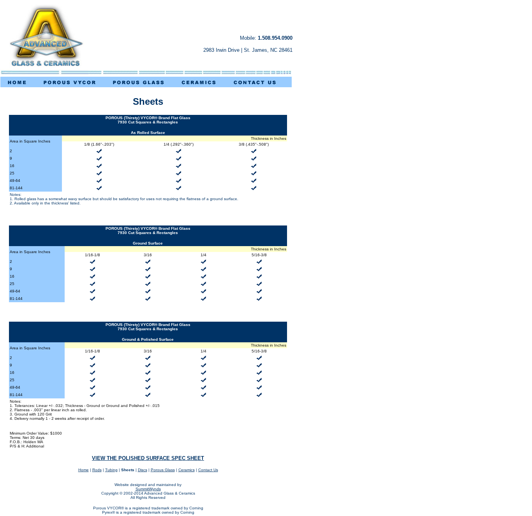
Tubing (111, 470)
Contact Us (208, 470)
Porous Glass (163, 470)
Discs (142, 470)
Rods (97, 470)
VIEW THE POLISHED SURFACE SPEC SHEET (148, 458)
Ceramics (186, 470)
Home (83, 470)
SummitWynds (148, 489)
